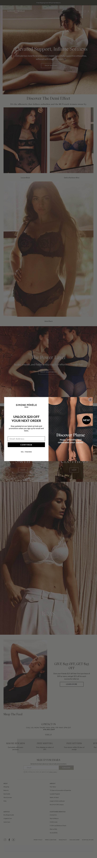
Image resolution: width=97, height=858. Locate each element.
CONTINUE (26, 445)
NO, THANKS (26, 452)
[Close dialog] (90, 399)
